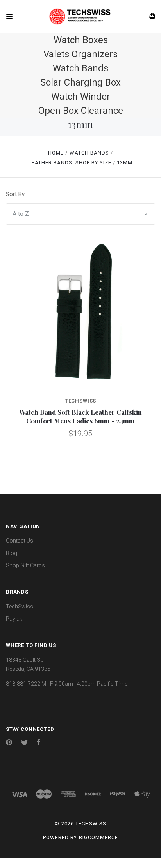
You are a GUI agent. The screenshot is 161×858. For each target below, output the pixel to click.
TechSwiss (19, 606)
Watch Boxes (81, 40)
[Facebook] (38, 743)
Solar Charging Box (80, 82)
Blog (11, 553)
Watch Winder (80, 96)
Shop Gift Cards (25, 565)
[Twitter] (24, 743)
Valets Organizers (80, 54)
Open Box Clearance (80, 110)
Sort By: (16, 194)
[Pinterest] (9, 743)
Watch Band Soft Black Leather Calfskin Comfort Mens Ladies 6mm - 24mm (80, 416)
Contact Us (19, 540)
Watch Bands (80, 68)
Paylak (14, 619)
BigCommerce (98, 837)
